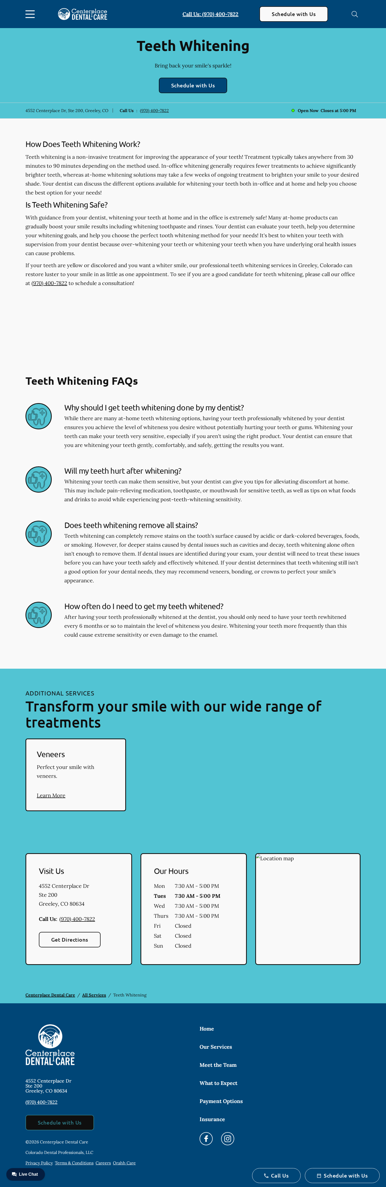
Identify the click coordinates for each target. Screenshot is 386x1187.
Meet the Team (218, 1065)
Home (207, 1028)
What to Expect (218, 1083)
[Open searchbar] (355, 14)
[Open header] (31, 14)
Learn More (51, 795)
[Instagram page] (227, 1138)
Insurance (212, 1119)
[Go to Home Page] (82, 14)
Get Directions (69, 939)
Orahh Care (124, 1162)
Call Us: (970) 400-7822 (210, 14)
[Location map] (308, 909)
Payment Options (221, 1101)
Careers (103, 1162)
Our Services (216, 1046)
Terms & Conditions (74, 1162)
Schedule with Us (294, 13)
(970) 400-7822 (154, 110)
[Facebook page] (206, 1138)
